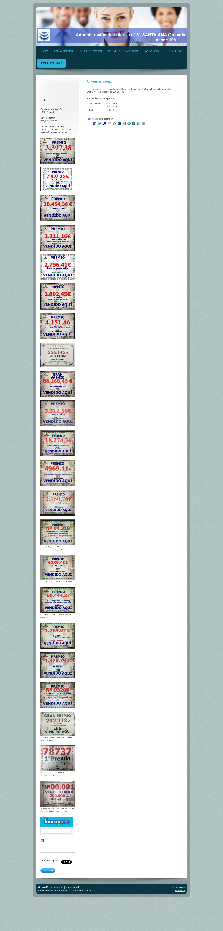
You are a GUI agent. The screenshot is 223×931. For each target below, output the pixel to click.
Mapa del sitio (73, 887)
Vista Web (180, 890)
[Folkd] (119, 123)
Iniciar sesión (178, 887)
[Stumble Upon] (129, 123)
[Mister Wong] (124, 123)
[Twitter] (99, 123)
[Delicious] (104, 123)
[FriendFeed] (143, 123)
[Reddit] (114, 123)
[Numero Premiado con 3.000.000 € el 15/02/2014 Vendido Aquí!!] (57, 758)
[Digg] (109, 123)
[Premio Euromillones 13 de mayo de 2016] (57, 568)
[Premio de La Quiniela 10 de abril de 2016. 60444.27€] (57, 600)
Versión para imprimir (52, 887)
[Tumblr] (133, 123)
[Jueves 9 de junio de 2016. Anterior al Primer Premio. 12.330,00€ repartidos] (57, 532)
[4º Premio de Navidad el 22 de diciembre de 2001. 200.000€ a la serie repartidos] (57, 794)
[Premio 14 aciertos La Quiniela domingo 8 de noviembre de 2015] (57, 724)
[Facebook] (94, 123)
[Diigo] (138, 123)
